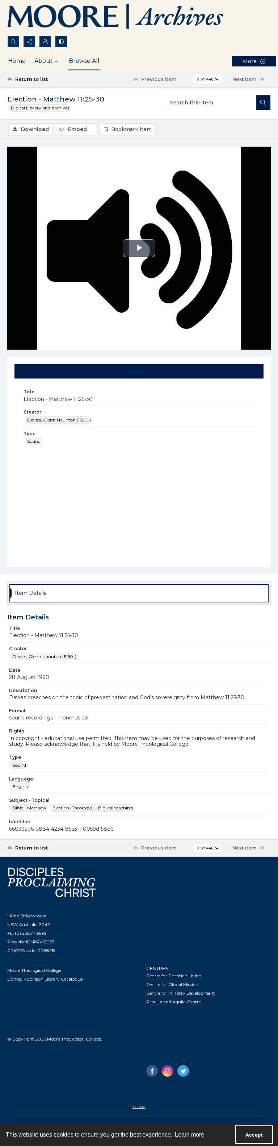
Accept (254, 1135)
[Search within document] (263, 102)
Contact (139, 1106)
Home (17, 60)
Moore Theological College (34, 970)
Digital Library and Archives (40, 108)
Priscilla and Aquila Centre (173, 1001)
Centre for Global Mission (172, 984)
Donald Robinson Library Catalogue (45, 979)
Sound (34, 441)
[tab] (139, 371)
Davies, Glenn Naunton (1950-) (59, 420)
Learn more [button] (189, 1135)
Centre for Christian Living (174, 975)
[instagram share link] (167, 1071)
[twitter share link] (183, 1071)
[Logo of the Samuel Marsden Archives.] (115, 18)
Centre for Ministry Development (180, 993)
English (20, 786)
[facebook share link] (152, 1071)
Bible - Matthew (29, 807)
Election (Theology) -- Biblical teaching (92, 807)
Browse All (84, 60)
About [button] (43, 60)
